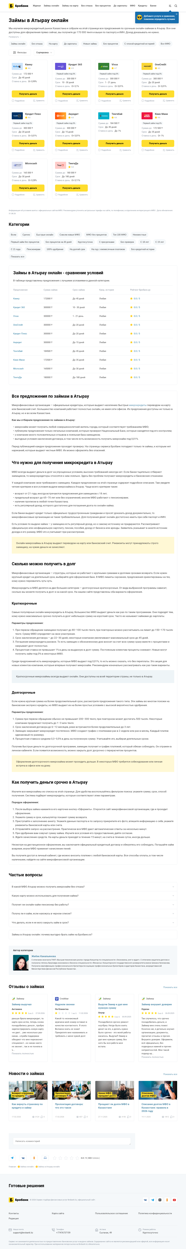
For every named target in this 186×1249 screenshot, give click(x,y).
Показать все (170, 987)
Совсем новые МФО (70, 234)
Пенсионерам (33, 249)
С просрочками (106, 242)
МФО (132, 5)
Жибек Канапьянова (44, 956)
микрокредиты (138, 405)
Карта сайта (58, 1213)
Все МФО (165, 43)
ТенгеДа (73, 163)
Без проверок (127, 242)
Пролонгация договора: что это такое (69, 1106)
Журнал (37, 5)
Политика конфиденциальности (155, 1213)
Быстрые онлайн (44, 234)
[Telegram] (12, 1158)
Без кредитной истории (142, 249)
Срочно (26, 234)
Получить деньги (28, 94)
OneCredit (160, 64)
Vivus (115, 64)
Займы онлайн (51, 5)
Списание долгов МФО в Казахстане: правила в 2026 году (156, 1108)
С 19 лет (159, 242)
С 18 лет (144, 242)
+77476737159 (63, 1232)
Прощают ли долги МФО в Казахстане (113, 1106)
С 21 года (15, 249)
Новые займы (90, 43)
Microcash (31, 163)
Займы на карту (70, 5)
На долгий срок (77, 249)
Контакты (14, 1213)
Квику (28, 64)
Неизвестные (139, 234)
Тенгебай (117, 113)
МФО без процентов (96, 234)
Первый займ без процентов (25, 242)
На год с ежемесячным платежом (108, 249)
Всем (13, 234)
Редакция (14, 1218)
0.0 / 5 (137, 298)
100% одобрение (55, 249)
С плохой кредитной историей (139, 43)
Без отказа (86, 5)
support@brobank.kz (23, 1232)
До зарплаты (120, 5)
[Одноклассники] (34, 1158)
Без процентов (103, 5)
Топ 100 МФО (119, 234)
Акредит (73, 113)
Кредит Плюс (33, 113)
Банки (153, 5)
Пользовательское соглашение (111, 1213)
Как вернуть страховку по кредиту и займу (27, 1106)
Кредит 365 (75, 64)
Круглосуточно (85, 242)
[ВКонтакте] (23, 1158)
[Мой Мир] (45, 1158)
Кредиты (142, 5)
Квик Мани (161, 113)
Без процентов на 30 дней (58, 242)
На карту (53, 43)
